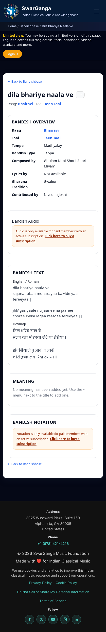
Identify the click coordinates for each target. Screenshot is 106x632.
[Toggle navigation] (96, 11)
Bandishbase (29, 26)
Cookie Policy (66, 583)
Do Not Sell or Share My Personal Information (53, 592)
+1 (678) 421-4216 (53, 543)
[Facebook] (29, 619)
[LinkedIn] (76, 619)
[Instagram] (65, 619)
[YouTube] (53, 619)
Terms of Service (53, 601)
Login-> (12, 54)
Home (12, 26)
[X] (41, 619)
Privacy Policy (40, 583)
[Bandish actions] (80, 94)
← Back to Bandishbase (25, 81)
